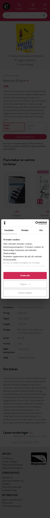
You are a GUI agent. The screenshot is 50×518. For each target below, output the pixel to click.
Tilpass (23, 284)
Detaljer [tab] (25, 230)
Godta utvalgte (25, 293)
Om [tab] (41, 230)
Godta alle (25, 275)
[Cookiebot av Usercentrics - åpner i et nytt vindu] (35, 223)
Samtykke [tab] (9, 230)
